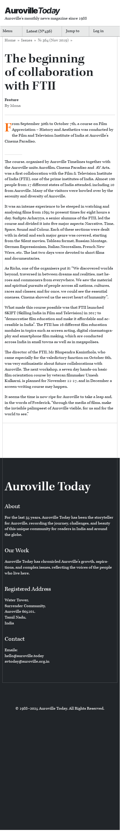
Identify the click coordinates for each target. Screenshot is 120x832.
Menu (7, 31)
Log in (98, 31)
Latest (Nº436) (39, 31)
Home (10, 40)
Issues (26, 40)
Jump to (72, 31)
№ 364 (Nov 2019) (53, 40)
